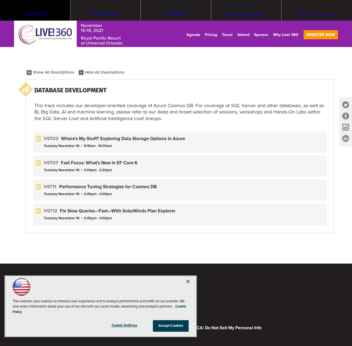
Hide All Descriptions (104, 72)
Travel (227, 34)
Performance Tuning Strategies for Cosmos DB (108, 187)
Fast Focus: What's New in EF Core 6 (99, 163)
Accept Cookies (170, 325)
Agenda (193, 34)
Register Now (321, 34)
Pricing (211, 34)
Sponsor (261, 34)
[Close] (188, 281)
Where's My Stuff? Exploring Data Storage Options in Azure (123, 139)
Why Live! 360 (285, 34)
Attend (243, 34)
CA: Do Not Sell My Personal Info (229, 328)
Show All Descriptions (53, 72)
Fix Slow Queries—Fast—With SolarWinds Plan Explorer (117, 211)
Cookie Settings (124, 325)
